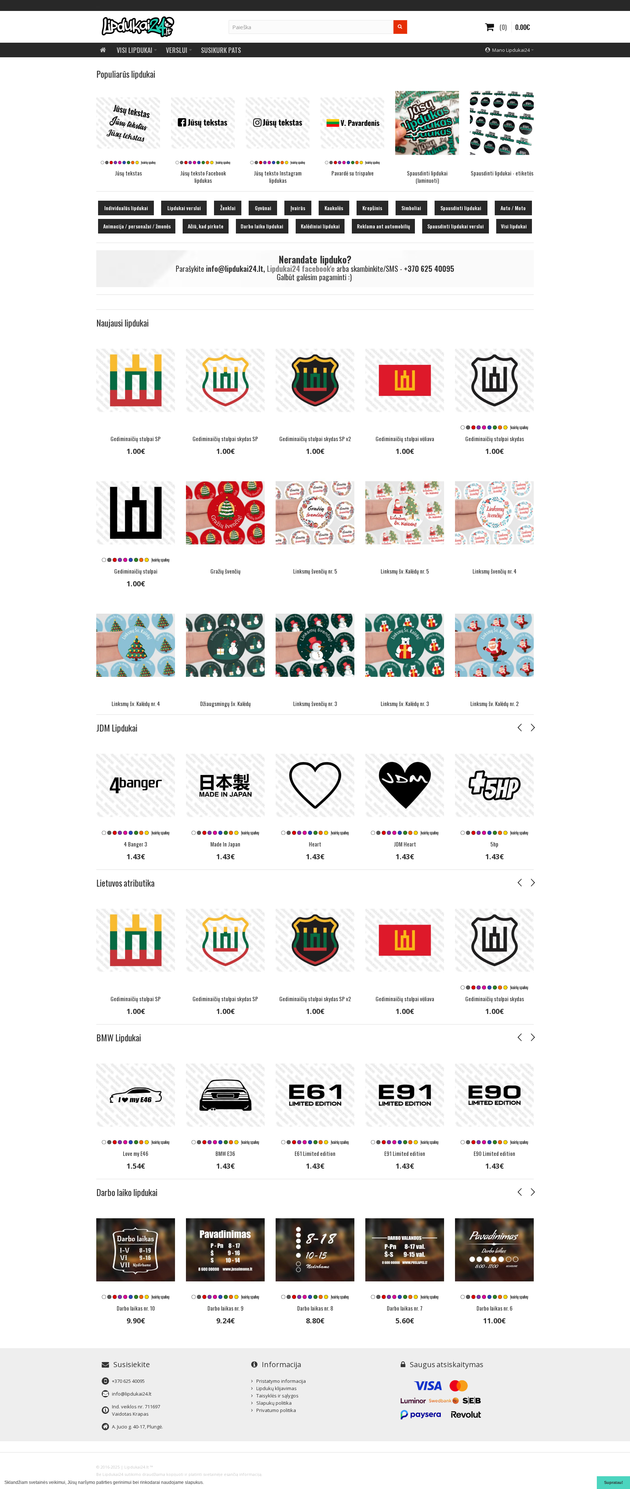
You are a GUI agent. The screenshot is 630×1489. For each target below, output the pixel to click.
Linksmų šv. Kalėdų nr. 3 (405, 703)
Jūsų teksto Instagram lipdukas (278, 176)
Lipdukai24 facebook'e (301, 268)
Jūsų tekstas (128, 173)
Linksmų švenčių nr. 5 (315, 571)
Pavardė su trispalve (352, 173)
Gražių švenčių (225, 571)
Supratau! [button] (613, 1482)
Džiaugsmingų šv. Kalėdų (225, 703)
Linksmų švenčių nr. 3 (315, 703)
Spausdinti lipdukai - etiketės (502, 173)
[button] (206, 1483)
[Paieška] (400, 27)
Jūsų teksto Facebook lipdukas (203, 176)
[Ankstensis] (520, 727)
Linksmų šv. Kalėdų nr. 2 (494, 703)
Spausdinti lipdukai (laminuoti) (427, 176)
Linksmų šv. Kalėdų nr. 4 (136, 703)
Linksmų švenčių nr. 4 (494, 571)
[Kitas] (532, 727)
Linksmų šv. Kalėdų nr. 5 (405, 571)
